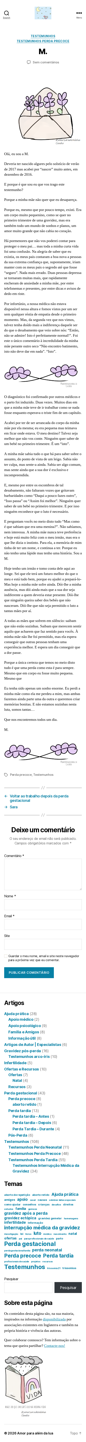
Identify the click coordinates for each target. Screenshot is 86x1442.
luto (37, 1233)
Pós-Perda (17, 1135)
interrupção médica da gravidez (42, 1228)
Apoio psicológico (24, 1025)
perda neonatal (47, 1249)
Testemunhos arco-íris (28, 1056)
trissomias (69, 1268)
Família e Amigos (23, 1032)
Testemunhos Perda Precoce (43, 41)
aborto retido (24, 1104)
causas (42, 1199)
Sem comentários (46, 62)
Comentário (14, 856)
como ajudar (12, 1204)
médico (47, 1234)
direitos (68, 1204)
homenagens (71, 1218)
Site (7, 936)
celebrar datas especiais (62, 1200)
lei (21, 1233)
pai (20, 1238)
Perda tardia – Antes (31, 1116)
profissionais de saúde (16, 1261)
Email (9, 916)
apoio (22, 1199)
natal (72, 1234)
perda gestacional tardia (17, 1250)
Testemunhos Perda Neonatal (35, 1147)
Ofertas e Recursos (21, 1069)
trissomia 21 (54, 1268)
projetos (35, 1261)
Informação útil (22, 1038)
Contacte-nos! (54, 1345)
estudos (8, 1209)
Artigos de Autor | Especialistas (32, 1044)
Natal (17, 1080)
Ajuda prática (16, 1013)
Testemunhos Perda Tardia (33, 1160)
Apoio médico (20, 1019)
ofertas (10, 1238)
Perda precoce (21, 775)
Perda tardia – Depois (32, 1122)
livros (28, 1234)
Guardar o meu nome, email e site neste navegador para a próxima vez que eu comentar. (43, 958)
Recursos (16, 1087)
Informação (35, 1222)
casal (33, 1200)
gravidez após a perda (25, 1213)
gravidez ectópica (20, 1218)
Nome (10, 896)
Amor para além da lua (35, 1433)
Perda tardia (19, 1110)
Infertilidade (15, 1063)
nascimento (59, 1234)
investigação (11, 1234)
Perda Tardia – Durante (33, 1129)
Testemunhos (43, 36)
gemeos (32, 1209)
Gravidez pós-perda (22, 1051)
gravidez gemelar (50, 1218)
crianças (43, 1204)
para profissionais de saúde (39, 1238)
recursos (47, 1261)
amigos (9, 1199)
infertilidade (15, 1222)
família (20, 1209)
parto (59, 1238)
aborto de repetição (17, 1194)
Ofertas (15, 1075)
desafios (56, 1204)
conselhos (29, 1204)
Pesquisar (11, 1279)
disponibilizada (54, 1319)
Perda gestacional (20, 1093)
